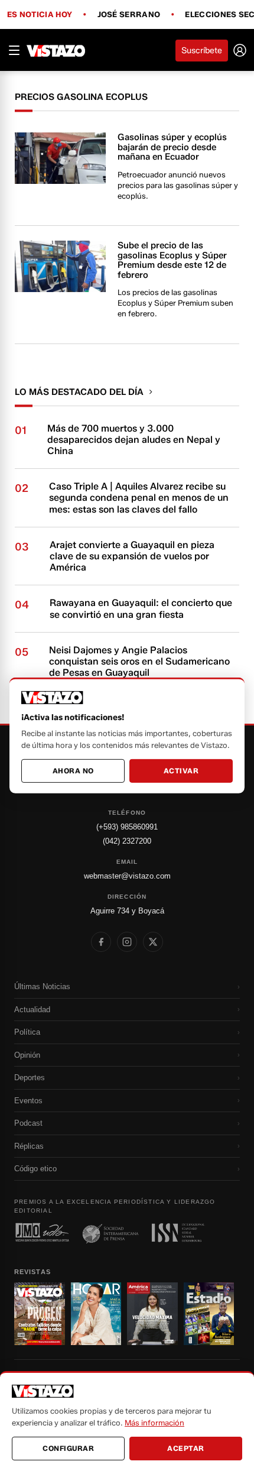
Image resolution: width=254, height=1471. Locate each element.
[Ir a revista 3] (152, 1313)
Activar (181, 770)
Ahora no (73, 770)
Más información (154, 1422)
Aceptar (185, 1448)
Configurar (68, 1448)
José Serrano (129, 15)
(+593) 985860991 (127, 826)
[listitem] (101, 942)
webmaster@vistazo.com (127, 875)
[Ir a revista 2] (96, 1313)
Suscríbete (201, 51)
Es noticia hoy (39, 15)
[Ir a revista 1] (39, 1313)
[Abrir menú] (14, 50)
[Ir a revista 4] (209, 1313)
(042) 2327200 (127, 841)
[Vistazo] (56, 50)
